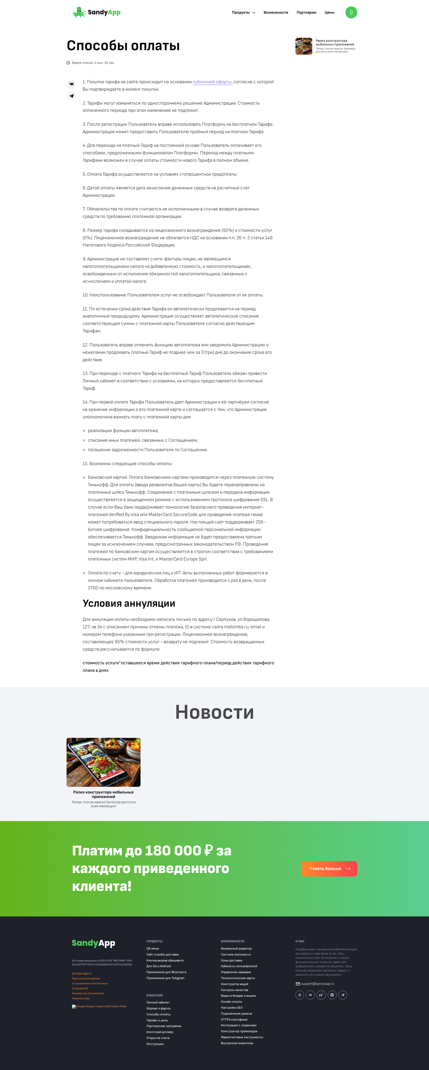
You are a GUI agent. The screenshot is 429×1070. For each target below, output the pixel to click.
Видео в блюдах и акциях (238, 996)
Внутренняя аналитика (237, 1043)
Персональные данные (86, 978)
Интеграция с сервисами (238, 1025)
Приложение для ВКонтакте (166, 972)
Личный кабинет (158, 1002)
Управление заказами (236, 972)
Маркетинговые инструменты (242, 1037)
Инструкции (155, 1044)
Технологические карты (238, 978)
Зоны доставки (231, 960)
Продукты (241, 12)
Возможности (276, 12)
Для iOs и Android (158, 966)
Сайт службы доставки (162, 954)
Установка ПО (80, 988)
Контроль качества (234, 990)
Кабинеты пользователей (239, 966)
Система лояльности (236, 954)
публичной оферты (212, 82)
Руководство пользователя (88, 993)
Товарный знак (80, 998)
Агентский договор (159, 1032)
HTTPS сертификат (234, 1020)
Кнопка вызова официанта (164, 960)
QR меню (152, 949)
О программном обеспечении (89, 983)
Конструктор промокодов (239, 1031)
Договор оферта (81, 973)
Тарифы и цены (157, 1020)
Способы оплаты (158, 1014)
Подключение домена (236, 1014)
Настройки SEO (232, 1008)
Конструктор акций (234, 984)
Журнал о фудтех (158, 1008)
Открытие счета (157, 1038)
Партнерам (306, 12)
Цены (330, 12)
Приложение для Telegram (165, 978)
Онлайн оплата (231, 1002)
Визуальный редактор (236, 949)
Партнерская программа (163, 1026)
